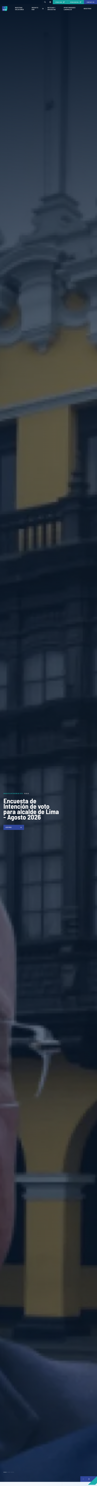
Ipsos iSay (59, 2)
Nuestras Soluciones (19, 8)
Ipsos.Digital (74, 2)
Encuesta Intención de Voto (13, 793)
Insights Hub (35, 8)
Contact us (90, 2)
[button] (45, 2)
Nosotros (87, 8)
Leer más (8, 827)
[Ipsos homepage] (5, 8)
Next (89, 1479)
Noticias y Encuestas (52, 8)
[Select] (50, 2)
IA (43, 8)
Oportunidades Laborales (69, 8)
